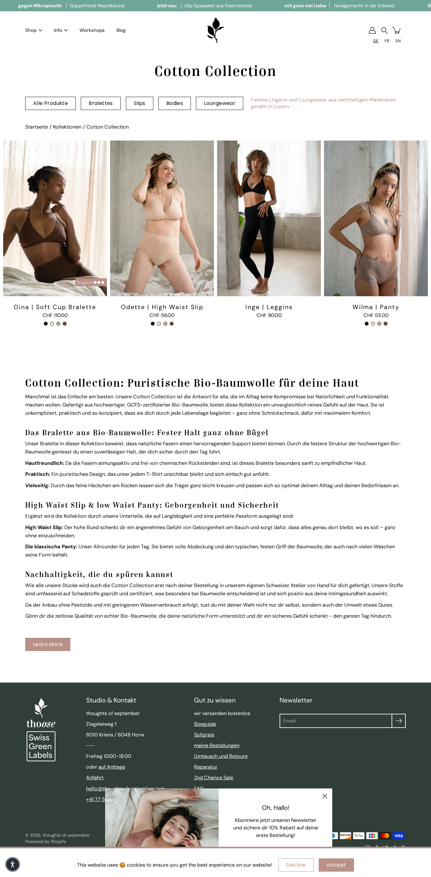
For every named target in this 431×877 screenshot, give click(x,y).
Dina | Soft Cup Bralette (55, 307)
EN (398, 40)
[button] (384, 30)
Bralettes (101, 103)
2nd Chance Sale (213, 777)
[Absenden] (399, 721)
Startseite (36, 127)
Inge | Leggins (269, 307)
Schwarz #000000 (46, 324)
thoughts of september (66, 835)
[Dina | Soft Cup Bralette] (55, 218)
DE (375, 40)
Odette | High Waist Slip (162, 307)
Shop (31, 30)
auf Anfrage (111, 767)
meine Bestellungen (216, 745)
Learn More (47, 644)
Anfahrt (94, 777)
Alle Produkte (50, 103)
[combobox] (375, 40)
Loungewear (219, 103)
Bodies (174, 103)
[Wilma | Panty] (376, 218)
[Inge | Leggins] (269, 218)
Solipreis (204, 734)
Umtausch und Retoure (221, 756)
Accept (336, 864)
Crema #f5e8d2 (52, 324)
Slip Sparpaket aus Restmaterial (204, 6)
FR (387, 40)
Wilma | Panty (375, 307)
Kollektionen (67, 127)
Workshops (92, 30)
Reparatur (205, 767)
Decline (296, 864)
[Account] (372, 30)
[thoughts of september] (215, 30)
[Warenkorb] (397, 30)
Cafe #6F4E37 (65, 324)
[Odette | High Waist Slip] (162, 218)
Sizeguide (205, 724)
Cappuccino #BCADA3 (58, 324)
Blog (121, 30)
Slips (139, 103)
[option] (387, 40)
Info (58, 30)
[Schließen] (324, 796)
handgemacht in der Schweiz (340, 6)
